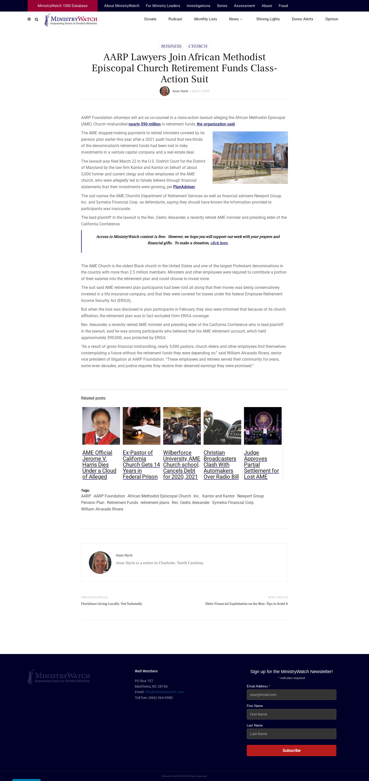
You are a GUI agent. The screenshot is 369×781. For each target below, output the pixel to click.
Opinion (331, 19)
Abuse (267, 6)
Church (198, 46)
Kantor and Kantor (218, 496)
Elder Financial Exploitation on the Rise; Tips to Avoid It (246, 604)
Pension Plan (92, 502)
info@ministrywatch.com (164, 692)
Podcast (175, 19)
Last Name (255, 725)
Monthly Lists (205, 19)
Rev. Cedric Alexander (191, 502)
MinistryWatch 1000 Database (63, 6)
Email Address (258, 686)
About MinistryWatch (121, 6)
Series (222, 6)
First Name (255, 706)
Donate (150, 19)
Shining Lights (268, 19)
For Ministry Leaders (163, 6)
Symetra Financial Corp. (233, 502)
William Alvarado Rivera (102, 509)
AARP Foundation (109, 496)
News (234, 19)
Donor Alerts (302, 19)
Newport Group (250, 496)
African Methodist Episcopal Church (159, 496)
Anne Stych (180, 91)
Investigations (198, 6)
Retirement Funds (122, 502)
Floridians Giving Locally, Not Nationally (111, 604)
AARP (86, 496)
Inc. (197, 496)
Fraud (283, 6)
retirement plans (155, 502)
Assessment (244, 6)
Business (171, 46)
